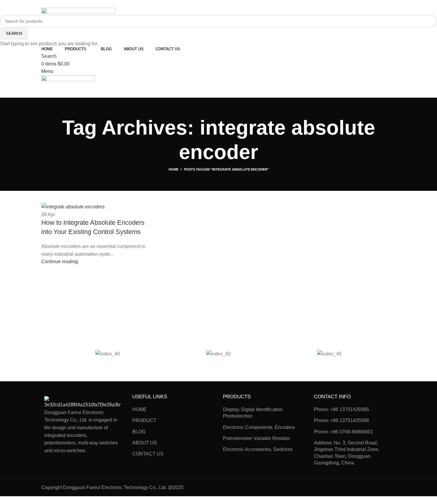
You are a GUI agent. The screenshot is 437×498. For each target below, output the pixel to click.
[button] (58, 353)
